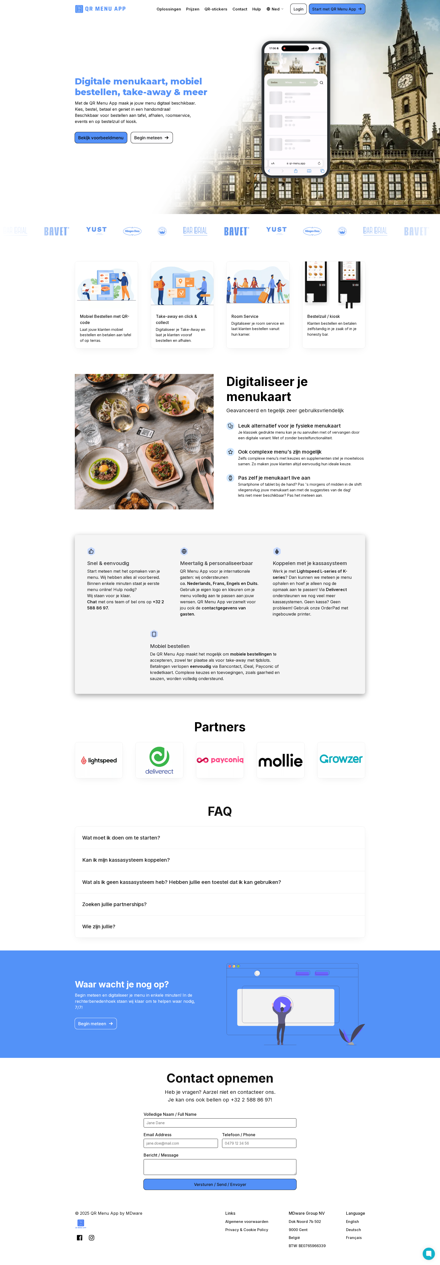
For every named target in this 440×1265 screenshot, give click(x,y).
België (294, 1237)
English (352, 1221)
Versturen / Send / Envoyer (220, 1184)
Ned (276, 9)
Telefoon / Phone (238, 1134)
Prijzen (192, 9)
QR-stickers (215, 9)
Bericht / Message (161, 1155)
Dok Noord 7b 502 (305, 1221)
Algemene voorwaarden (246, 1221)
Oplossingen (169, 9)
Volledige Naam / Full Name (170, 1114)
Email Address (157, 1134)
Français (354, 1237)
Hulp (256, 9)
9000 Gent (298, 1230)
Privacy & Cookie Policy (246, 1230)
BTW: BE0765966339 (307, 1246)
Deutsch (353, 1230)
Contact (239, 9)
